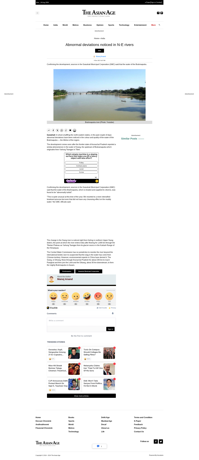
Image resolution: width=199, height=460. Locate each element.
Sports (111, 25)
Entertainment (140, 25)
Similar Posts (129, 138)
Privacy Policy (140, 428)
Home (46, 25)
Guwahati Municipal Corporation (88, 271)
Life (102, 432)
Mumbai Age (106, 421)
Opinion (100, 25)
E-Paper (137, 421)
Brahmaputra (67, 271)
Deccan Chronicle (43, 421)
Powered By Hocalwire (156, 455)
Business (87, 25)
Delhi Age (105, 417)
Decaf (103, 424)
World (65, 25)
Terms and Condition (143, 417)
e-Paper (147, 2)
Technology (124, 25)
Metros (76, 25)
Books (71, 417)
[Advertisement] (81, 221)
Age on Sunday (156, 2)
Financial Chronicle (44, 428)
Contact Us (139, 432)
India (55, 25)
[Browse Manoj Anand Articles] (51, 279)
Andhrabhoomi (42, 424)
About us (105, 428)
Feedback (138, 424)
